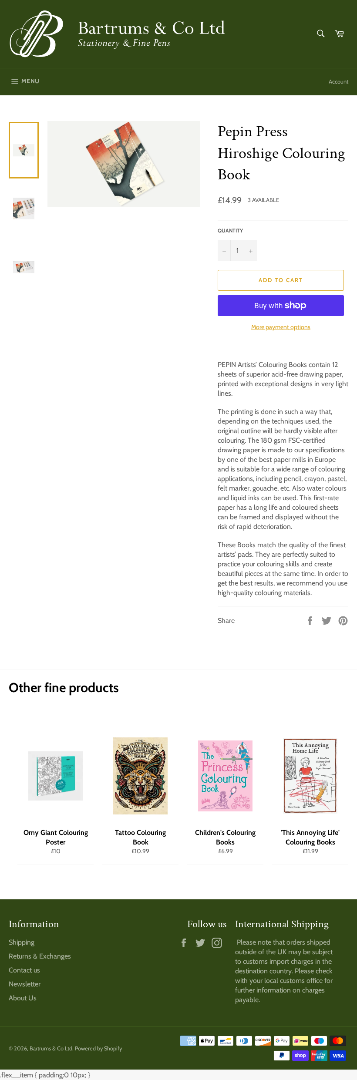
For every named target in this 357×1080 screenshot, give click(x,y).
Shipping (21, 942)
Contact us (24, 970)
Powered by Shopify (98, 1048)
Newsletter (24, 984)
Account (338, 81)
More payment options (280, 327)
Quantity (230, 230)
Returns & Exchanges (40, 956)
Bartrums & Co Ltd (51, 1048)
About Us (23, 998)
